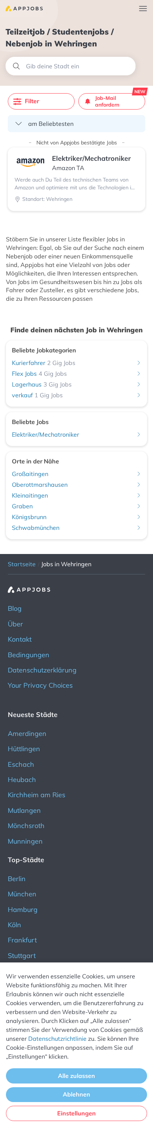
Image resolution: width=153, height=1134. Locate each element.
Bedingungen (28, 655)
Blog (15, 608)
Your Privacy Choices (40, 685)
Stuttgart (22, 955)
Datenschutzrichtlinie (57, 1038)
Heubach (22, 779)
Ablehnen (76, 1094)
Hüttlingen (24, 748)
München (22, 894)
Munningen (25, 841)
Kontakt (20, 639)
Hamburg (23, 909)
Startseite (22, 564)
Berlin (17, 878)
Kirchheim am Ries (36, 795)
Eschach (21, 764)
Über (15, 624)
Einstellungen (76, 1113)
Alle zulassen (76, 1075)
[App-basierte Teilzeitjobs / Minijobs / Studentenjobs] (21, 8)
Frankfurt (22, 940)
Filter (32, 101)
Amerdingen (27, 733)
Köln (14, 924)
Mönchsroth (26, 825)
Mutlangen (24, 810)
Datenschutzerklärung (42, 670)
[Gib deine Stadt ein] (71, 66)
